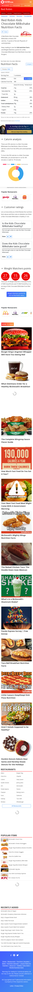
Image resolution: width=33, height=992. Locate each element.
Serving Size (5, 75)
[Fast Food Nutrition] (7, 2)
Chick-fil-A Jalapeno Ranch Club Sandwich (12, 940)
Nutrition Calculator (23, 961)
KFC (2, 786)
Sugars (4, 110)
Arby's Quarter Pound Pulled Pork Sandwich (13, 927)
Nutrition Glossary (13, 963)
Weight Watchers (18, 13)
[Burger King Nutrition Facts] (25, 197)
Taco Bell (19, 798)
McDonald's (19, 786)
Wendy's (3, 802)
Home (4, 961)
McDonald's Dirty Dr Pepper (8, 911)
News (4, 963)
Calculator (16, 5)
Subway (3, 798)
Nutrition (3, 13)
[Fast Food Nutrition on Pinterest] (14, 955)
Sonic (2, 795)
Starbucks (19, 795)
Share (5, 32)
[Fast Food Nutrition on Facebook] (10, 955)
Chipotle (18, 776)
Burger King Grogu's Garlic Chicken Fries (12, 930)
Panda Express (5, 789)
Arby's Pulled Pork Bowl (7, 920)
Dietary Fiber (6, 107)
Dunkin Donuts (5, 782)
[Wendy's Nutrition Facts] (6, 197)
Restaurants (5, 5)
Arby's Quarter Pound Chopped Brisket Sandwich (14, 924)
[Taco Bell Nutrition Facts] (15, 197)
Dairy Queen (19, 779)
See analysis (28, 78)
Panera (18, 789)
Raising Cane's (20, 792)
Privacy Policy (19, 986)
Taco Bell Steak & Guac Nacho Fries (11, 946)
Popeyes (3, 792)
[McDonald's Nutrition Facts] (6, 313)
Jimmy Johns (19, 782)
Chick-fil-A (3, 776)
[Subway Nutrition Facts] (25, 313)
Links (11, 986)
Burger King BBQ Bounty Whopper (10, 936)
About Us (13, 966)
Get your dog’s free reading (19, 131)
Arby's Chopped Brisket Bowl (9, 917)
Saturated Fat (6, 91)
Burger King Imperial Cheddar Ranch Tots (12, 933)
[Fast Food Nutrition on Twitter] (17, 955)
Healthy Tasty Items (23, 966)
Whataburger (20, 802)
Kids (6, 69)
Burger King (19, 773)
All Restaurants (16, 806)
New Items (27, 5)
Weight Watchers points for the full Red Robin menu (16, 294)
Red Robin (17, 120)
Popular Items (26, 13)
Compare (29, 64)
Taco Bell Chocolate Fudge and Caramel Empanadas (15, 943)
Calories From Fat (6, 82)
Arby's (2, 773)
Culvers (3, 779)
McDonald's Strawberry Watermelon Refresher (13, 914)
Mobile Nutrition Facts (16, 968)
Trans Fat (5, 94)
